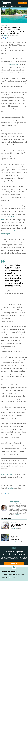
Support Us (22, 3)
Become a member (6, 474)
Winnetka (2, 25)
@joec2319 (17, 514)
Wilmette (13, 522)
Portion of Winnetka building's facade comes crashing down (17, 538)
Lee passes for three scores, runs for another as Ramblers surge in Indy (18, 525)
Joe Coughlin (4, 35)
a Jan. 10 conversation (10, 64)
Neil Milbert (14, 528)
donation (10, 488)
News (6, 25)
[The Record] (6, 2)
